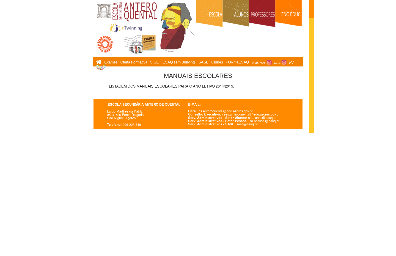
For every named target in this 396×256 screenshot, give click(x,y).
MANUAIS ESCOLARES (157, 86)
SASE (203, 62)
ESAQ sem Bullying (178, 62)
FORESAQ (237, 62)
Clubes (217, 62)
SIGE (154, 62)
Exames (111, 62)
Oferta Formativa (133, 62)
